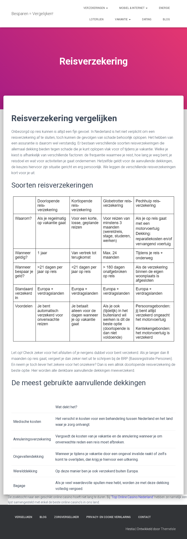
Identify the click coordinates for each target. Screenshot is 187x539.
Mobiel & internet (132, 8)
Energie (164, 8)
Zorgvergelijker (66, 517)
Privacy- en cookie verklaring (108, 517)
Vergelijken (23, 517)
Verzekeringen (94, 8)
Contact (144, 517)
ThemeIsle (168, 529)
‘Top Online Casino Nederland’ (132, 497)
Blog (166, 19)
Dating (146, 19)
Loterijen (96, 19)
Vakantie (121, 19)
